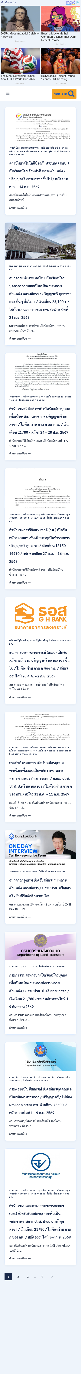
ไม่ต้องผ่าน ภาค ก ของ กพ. (32, 400)
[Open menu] (8, 94)
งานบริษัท (14, 147)
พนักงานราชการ (31, 396)
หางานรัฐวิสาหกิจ (49, 151)
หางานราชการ (38, 517)
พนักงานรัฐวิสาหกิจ (50, 147)
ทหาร (25, 747)
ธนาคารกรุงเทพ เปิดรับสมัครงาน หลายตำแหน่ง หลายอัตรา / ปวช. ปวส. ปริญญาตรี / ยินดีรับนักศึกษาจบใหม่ (40, 888)
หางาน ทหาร (24, 750)
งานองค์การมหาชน (30, 147)
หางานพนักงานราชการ (52, 396)
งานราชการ (15, 396)
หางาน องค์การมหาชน (28, 151)
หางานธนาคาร (30, 871)
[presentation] (40, 124)
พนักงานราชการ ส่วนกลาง (53, 514)
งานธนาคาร (15, 871)
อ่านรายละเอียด (20, 208)
